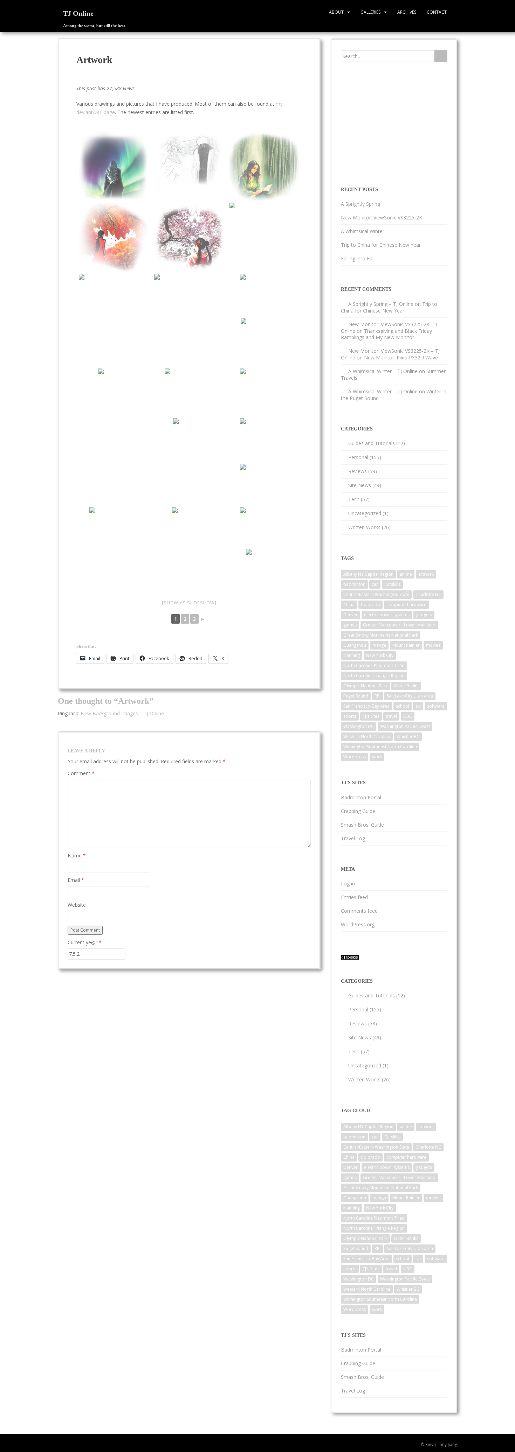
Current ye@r (85, 942)
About (336, 12)
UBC (407, 716)
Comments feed (359, 910)
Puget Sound (355, 696)
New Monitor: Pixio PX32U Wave (401, 357)
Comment (81, 773)
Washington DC (358, 726)
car (375, 584)
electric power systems (387, 615)
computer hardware (406, 605)
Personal (358, 457)
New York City (379, 655)
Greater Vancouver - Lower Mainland (399, 625)
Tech (353, 499)
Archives (406, 12)
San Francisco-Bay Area (366, 706)
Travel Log (353, 838)
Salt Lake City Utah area (410, 696)
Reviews (357, 471)
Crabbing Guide (358, 811)
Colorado (370, 605)
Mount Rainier (406, 645)
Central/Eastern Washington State (376, 594)
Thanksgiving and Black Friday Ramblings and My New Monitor (386, 334)
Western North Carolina (366, 736)
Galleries (370, 12)
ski (418, 706)
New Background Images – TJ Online (122, 713)
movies (433, 645)
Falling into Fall (358, 258)
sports (349, 716)
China (349, 605)
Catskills (392, 584)
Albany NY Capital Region (368, 574)
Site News (359, 485)
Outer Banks (406, 686)
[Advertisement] (393, 123)
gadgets (424, 615)
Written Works (364, 527)
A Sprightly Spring (360, 204)
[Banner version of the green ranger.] (189, 307)
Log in (348, 883)
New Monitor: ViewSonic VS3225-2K (381, 217)
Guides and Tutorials (371, 443)
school (402, 706)
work (377, 757)
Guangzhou (354, 645)
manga (379, 645)
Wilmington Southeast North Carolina (380, 747)
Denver (350, 615)
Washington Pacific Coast (405, 726)
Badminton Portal (361, 797)
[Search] (440, 56)
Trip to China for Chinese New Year (381, 244)
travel (391, 716)
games (350, 625)
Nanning (351, 655)
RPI (377, 696)
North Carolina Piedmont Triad (374, 665)
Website (77, 905)
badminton (354, 584)
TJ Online (78, 13)
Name (77, 855)
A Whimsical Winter (362, 231)
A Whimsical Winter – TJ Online (383, 371)
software (436, 706)
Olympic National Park (365, 686)
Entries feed (354, 897)
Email (76, 880)
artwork (426, 574)
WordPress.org (358, 924)
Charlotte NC (428, 594)
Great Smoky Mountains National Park (380, 635)
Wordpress (354, 757)
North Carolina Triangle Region (374, 676)
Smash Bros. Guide (362, 824)
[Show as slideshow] (189, 602)
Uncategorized (364, 513)
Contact (437, 12)
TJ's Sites (371, 716)
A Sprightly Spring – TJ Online (380, 304)
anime (406, 574)
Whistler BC (408, 736)
